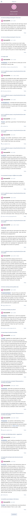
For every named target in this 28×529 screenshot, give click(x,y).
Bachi (4, 338)
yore (4, 122)
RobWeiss (5, 62)
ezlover (4, 155)
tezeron (4, 464)
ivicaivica (5, 440)
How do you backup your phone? (9, 309)
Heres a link (15, 425)
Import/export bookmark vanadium (9, 332)
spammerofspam (7, 293)
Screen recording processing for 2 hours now (11, 17)
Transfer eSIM (5, 56)
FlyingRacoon (6, 102)
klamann (5, 315)
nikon (4, 505)
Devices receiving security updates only (10, 286)
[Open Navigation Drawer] (1, 1)
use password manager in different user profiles (12, 175)
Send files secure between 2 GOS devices (10, 499)
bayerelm (5, 388)
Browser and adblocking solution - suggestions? (12, 434)
